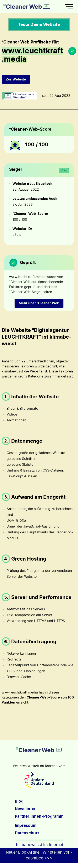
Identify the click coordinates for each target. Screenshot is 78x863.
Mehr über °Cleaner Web (39, 303)
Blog (19, 801)
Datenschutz (27, 833)
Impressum (25, 826)
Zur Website (16, 79)
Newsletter (25, 809)
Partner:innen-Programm (39, 816)
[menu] (69, 6)
